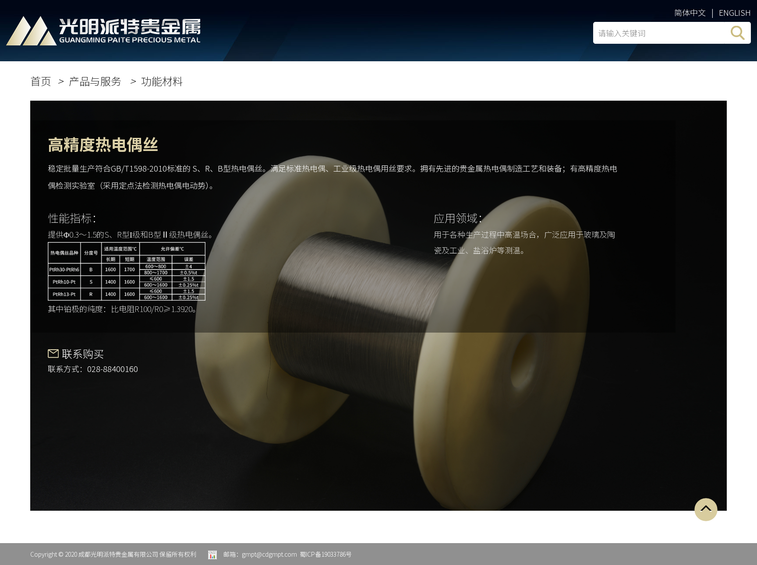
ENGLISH (735, 12)
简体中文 (690, 12)
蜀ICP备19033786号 (326, 554)
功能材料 (162, 80)
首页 (40, 80)
